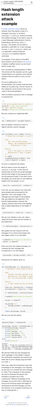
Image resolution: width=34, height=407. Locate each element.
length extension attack (11, 29)
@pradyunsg (21, 404)
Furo (27, 404)
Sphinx (13, 404)
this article (27, 62)
